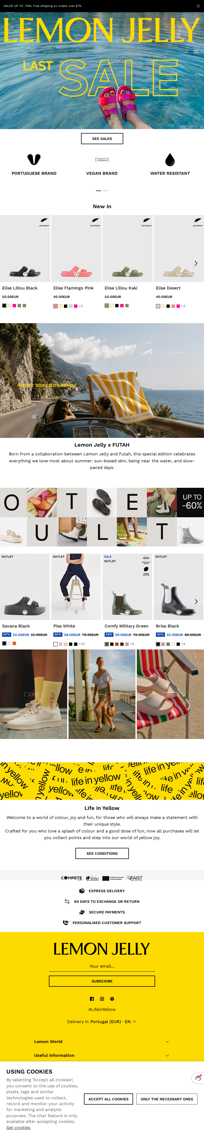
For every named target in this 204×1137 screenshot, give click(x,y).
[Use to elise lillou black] (25, 248)
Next (196, 263)
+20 (82, 644)
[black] (4, 305)
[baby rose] (60, 644)
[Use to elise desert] (179, 248)
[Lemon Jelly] (102, 949)
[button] (25, 274)
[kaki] (19, 305)
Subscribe (102, 981)
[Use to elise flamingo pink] (76, 248)
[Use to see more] (102, 380)
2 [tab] (105, 190)
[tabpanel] (34, 165)
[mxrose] (163, 644)
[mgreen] (168, 644)
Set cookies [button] (18, 1127)
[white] (55, 644)
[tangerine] (14, 643)
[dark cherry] (122, 644)
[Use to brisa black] (178, 587)
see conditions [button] (102, 853)
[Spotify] (112, 998)
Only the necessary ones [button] (167, 1099)
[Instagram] (102, 998)
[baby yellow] (9, 305)
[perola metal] (9, 643)
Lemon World (48, 1041)
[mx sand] (173, 644)
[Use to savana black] (25, 587)
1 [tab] (98, 190)
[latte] (127, 644)
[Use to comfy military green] (127, 587)
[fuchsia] (14, 305)
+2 (81, 306)
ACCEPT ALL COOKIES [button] (108, 1099)
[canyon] (117, 644)
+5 (132, 644)
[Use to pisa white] (76, 587)
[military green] (107, 644)
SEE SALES (102, 138)
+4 (183, 644)
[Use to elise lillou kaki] (128, 248)
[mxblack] (178, 644)
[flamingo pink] (55, 306)
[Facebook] (91, 998)
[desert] (71, 306)
